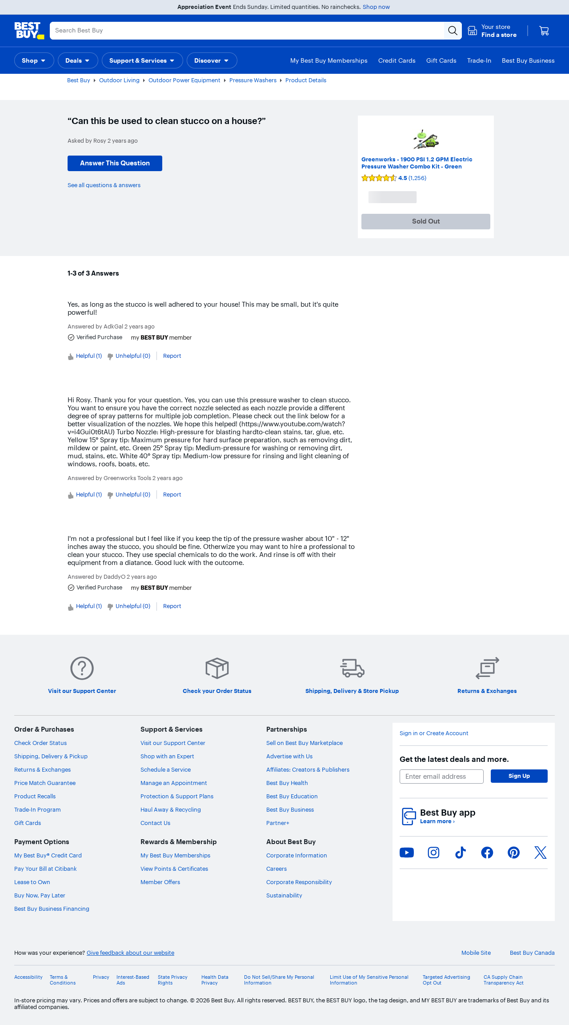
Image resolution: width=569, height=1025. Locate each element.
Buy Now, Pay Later (39, 895)
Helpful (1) (89, 355)
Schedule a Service (165, 769)
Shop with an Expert (167, 756)
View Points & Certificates (174, 868)
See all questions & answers (104, 184)
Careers (276, 868)
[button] (492, 31)
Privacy (101, 977)
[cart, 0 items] (544, 30)
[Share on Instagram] (433, 852)
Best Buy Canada (532, 952)
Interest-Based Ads (132, 980)
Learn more (437, 821)
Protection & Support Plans (176, 796)
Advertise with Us (289, 756)
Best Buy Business (290, 809)
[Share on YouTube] (407, 852)
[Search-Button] (453, 31)
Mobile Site (476, 952)
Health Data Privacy (214, 980)
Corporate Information (296, 855)
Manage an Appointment (173, 782)
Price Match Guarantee (45, 782)
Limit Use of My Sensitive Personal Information (369, 980)
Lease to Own (32, 881)
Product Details (305, 80)
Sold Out (426, 221)
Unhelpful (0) (133, 355)
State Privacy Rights (173, 980)
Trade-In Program (37, 809)
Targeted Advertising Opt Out (446, 980)
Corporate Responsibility (299, 881)
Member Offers (160, 881)
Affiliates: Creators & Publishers (307, 769)
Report (172, 355)
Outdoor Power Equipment (184, 80)
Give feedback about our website (130, 952)
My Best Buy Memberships (175, 855)
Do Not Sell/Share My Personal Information (279, 980)
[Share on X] (540, 852)
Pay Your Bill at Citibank (45, 868)
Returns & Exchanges (42, 769)
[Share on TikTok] (460, 852)
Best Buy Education (292, 796)
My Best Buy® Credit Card (48, 855)
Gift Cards (27, 822)
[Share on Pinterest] (514, 852)
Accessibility (28, 977)
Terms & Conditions (63, 980)
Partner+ (277, 822)
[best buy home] (29, 31)
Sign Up (519, 775)
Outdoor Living (119, 80)
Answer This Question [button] (115, 163)
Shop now (376, 6)
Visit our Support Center (172, 742)
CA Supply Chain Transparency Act (504, 980)
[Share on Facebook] (487, 852)
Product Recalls (35, 796)
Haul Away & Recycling (170, 809)
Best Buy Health (287, 782)
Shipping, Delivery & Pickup (51, 756)
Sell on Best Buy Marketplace (304, 742)
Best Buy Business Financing (51, 908)
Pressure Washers (252, 80)
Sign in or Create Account (434, 733)
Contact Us (155, 822)
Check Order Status (40, 742)
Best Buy (78, 80)
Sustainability (284, 895)
